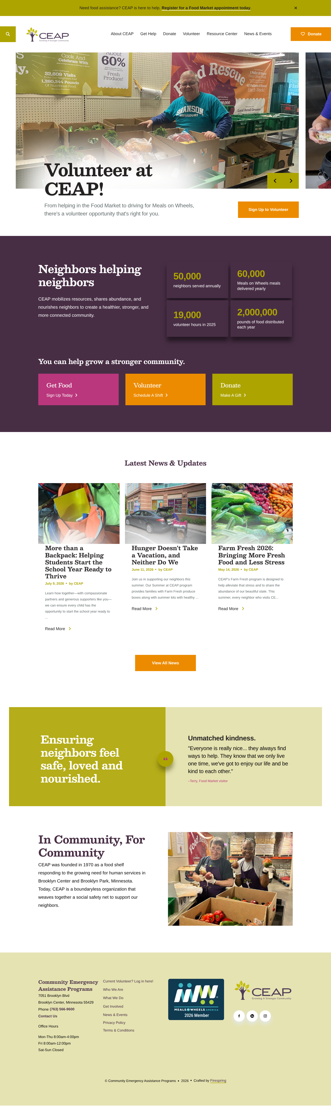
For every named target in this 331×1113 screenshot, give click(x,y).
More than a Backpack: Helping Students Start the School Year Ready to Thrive (78, 562)
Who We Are (113, 990)
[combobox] (25, 34)
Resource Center (222, 34)
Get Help (148, 34)
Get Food (59, 385)
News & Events (258, 34)
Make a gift (230, 395)
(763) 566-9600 (62, 1009)
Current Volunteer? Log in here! (128, 981)
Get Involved (113, 1007)
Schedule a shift (148, 395)
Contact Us (47, 1016)
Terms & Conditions (118, 1030)
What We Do (113, 998)
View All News (165, 663)
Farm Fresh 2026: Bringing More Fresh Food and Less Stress (251, 555)
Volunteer (191, 34)
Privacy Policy (114, 1023)
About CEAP (122, 34)
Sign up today (59, 395)
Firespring (218, 1081)
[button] (296, 7)
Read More (55, 629)
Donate (169, 34)
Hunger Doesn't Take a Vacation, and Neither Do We (165, 555)
